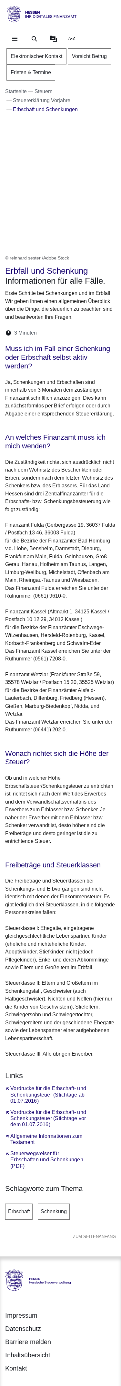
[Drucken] (97, 333)
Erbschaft (19, 1211)
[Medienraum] (54, 39)
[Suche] (34, 39)
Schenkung (54, 1211)
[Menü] (15, 39)
